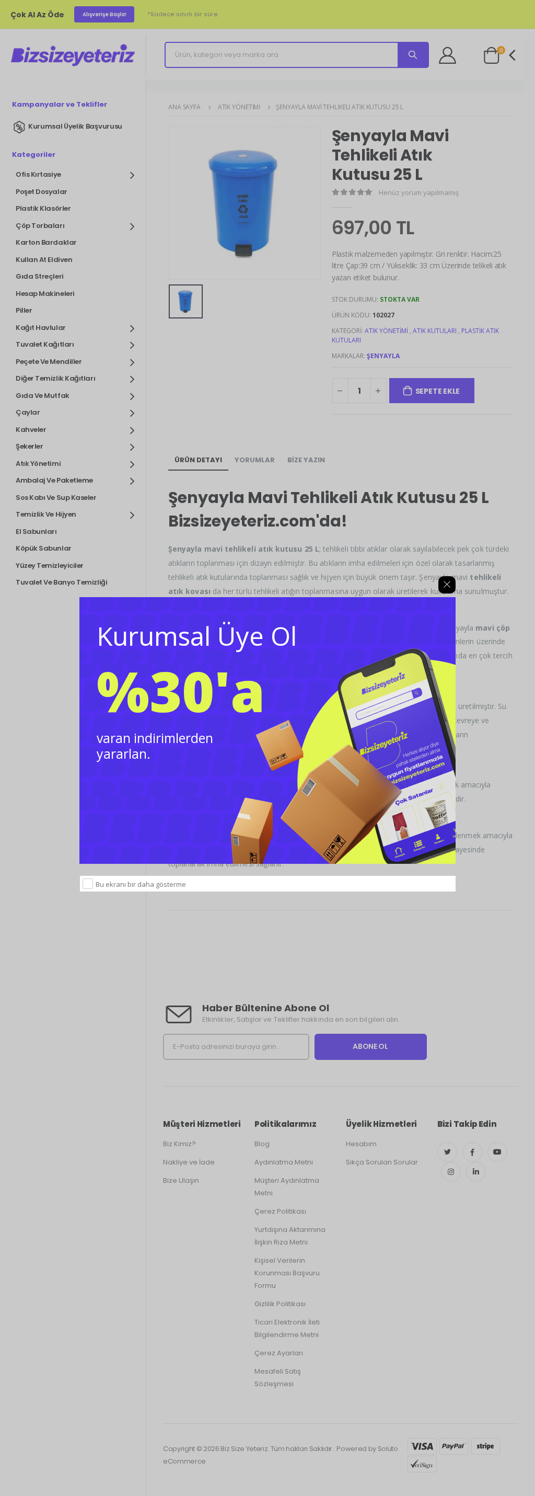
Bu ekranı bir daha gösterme (141, 884)
